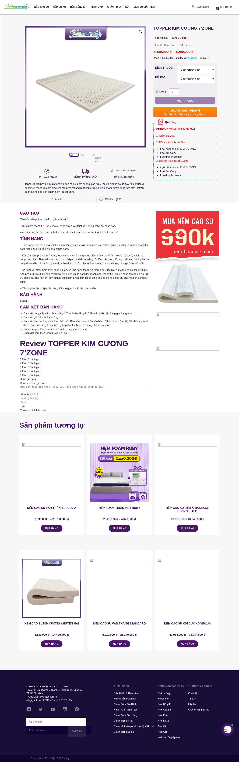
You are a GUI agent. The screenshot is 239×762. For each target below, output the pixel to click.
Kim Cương (179, 37)
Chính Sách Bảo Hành (125, 704)
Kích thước (164, 67)
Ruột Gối (162, 731)
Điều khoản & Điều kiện (126, 693)
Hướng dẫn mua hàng (125, 698)
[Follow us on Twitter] (40, 710)
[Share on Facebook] (70, 199)
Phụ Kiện (162, 726)
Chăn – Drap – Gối (118, 7)
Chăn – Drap (164, 693)
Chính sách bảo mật (124, 731)
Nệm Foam (97, 7)
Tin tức (192, 698)
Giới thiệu (193, 693)
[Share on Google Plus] (76, 199)
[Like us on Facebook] (28, 709)
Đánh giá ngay (28, 378)
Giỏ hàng (224, 8)
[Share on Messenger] (65, 199)
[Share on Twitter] (88, 199)
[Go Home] (16, 7)
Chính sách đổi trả (123, 720)
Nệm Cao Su (41, 7)
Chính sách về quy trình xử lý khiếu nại (134, 726)
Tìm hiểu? (203, 57)
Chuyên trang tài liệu (198, 709)
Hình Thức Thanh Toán (125, 709)
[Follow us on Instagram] (65, 709)
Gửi (23, 406)
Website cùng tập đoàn (169, 737)
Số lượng (160, 91)
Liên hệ (192, 704)
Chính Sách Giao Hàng (125, 715)
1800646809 (202, 7)
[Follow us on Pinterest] (77, 709)
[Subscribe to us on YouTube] (53, 710)
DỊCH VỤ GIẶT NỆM (144, 7)
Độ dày (160, 76)
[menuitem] (200, 7)
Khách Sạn (163, 698)
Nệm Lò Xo (59, 7)
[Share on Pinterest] (82, 199)
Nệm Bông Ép (78, 7)
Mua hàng (185, 100)
